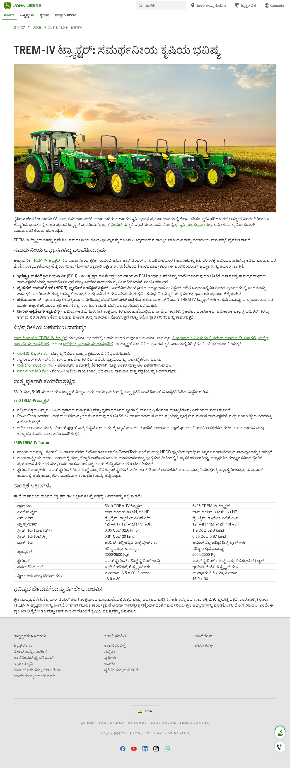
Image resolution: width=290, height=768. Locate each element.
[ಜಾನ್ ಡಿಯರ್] (25, 5)
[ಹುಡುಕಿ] (140, 6)
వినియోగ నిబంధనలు (163, 723)
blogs (37, 27)
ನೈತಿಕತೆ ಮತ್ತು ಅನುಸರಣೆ (121, 669)
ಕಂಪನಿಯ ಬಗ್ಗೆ (114, 645)
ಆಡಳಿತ (109, 663)
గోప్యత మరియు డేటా (111, 723)
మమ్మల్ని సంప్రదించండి (194, 723)
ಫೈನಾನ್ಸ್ (44, 15)
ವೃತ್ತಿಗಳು (110, 657)
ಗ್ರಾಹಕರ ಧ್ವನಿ (23, 663)
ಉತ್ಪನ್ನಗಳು (27, 15)
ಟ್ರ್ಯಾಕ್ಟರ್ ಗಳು (23, 645)
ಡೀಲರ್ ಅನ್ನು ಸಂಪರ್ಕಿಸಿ (31, 651)
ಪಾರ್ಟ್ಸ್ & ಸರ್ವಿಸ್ (65, 15)
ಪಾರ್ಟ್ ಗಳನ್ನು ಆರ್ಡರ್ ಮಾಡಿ (34, 675)
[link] (274, 5)
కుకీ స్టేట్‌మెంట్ (137, 723)
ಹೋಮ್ (9, 15)
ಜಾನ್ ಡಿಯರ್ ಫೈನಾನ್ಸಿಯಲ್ (33, 657)
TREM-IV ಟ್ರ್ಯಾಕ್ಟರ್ (46, 260)
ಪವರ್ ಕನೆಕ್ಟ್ (204, 645)
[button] (123, 748)
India (148, 711)
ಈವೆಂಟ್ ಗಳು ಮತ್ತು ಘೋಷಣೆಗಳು (38, 669)
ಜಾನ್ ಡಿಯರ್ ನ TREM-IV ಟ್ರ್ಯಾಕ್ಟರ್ (40, 337)
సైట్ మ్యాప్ (87, 723)
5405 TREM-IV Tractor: (32, 442)
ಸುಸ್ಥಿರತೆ (109, 651)
